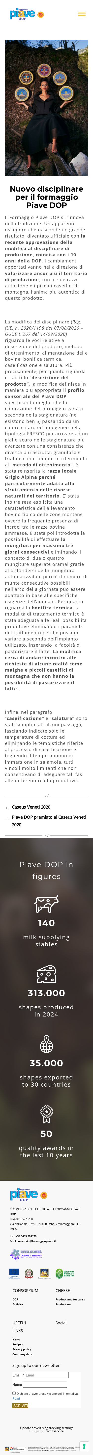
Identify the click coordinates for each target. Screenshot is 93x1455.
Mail (33, 1241)
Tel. (23, 1236)
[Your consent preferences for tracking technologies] (84, 1446)
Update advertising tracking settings (46, 1428)
